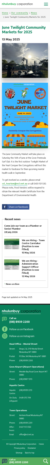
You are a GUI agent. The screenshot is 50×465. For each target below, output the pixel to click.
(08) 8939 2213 (25, 390)
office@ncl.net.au (26, 434)
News (34, 13)
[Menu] (46, 4)
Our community (19, 13)
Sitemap (19, 453)
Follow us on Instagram (21, 336)
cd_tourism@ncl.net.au (14, 183)
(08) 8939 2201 (25, 423)
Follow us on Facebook (21, 329)
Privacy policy (19, 448)
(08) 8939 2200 (18, 462)
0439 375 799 (25, 397)
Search (45, 461)
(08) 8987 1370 (25, 379)
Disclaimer (32, 448)
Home (5, 13)
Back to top (29, 453)
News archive (12, 284)
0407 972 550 (25, 427)
